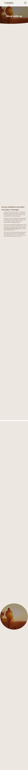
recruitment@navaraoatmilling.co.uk (12, 228)
